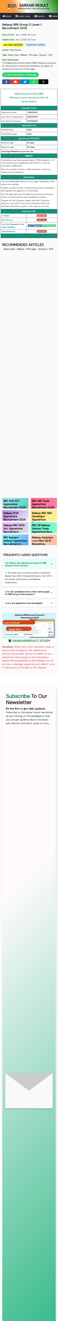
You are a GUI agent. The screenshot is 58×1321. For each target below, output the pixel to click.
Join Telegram (34, 225)
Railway (23, 55)
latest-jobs (13, 55)
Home (8, 16)
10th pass (33, 55)
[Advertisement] (29, 373)
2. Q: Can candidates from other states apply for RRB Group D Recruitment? (27, 593)
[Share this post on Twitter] (43, 81)
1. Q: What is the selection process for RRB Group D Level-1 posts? (25, 564)
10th (50, 55)
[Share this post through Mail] (15, 81)
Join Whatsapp (48, 225)
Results (40, 16)
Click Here (42, 215)
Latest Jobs (24, 16)
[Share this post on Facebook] (6, 81)
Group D (43, 55)
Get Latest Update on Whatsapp (22, 75)
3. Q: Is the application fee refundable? (24, 603)
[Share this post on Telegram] (25, 81)
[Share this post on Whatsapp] (34, 81)
